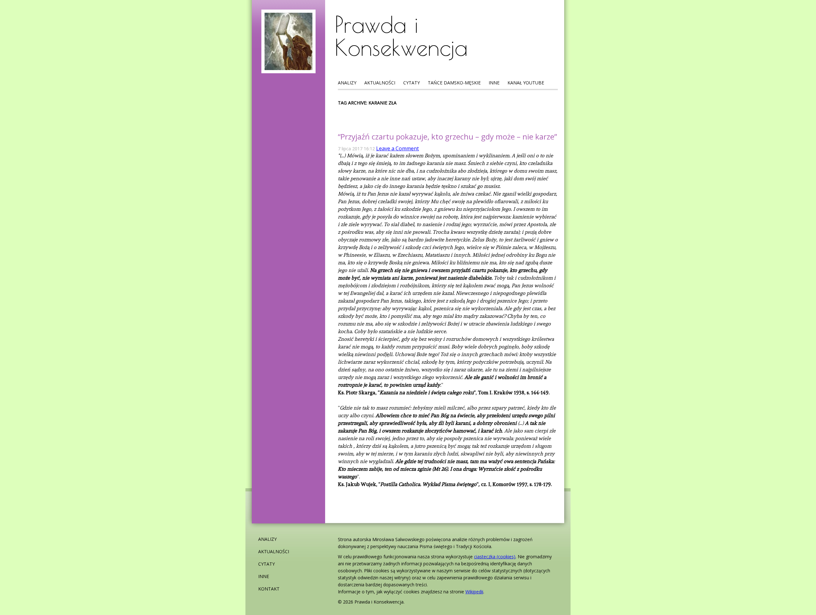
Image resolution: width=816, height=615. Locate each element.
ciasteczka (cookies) (494, 557)
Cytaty (411, 83)
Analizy (347, 83)
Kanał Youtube (525, 83)
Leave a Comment (397, 148)
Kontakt (269, 589)
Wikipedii (474, 592)
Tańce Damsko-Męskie (454, 83)
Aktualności (379, 83)
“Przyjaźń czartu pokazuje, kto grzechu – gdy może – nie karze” (447, 136)
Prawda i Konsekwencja (401, 36)
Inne (494, 83)
